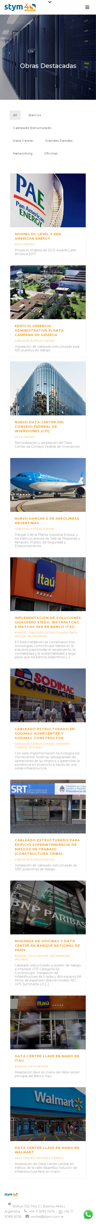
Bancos (35, 115)
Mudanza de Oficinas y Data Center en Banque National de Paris (47, 945)
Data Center (23, 140)
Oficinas (51, 153)
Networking (23, 153)
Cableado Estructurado (32, 128)
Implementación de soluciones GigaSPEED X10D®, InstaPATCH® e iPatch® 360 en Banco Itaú (48, 622)
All (15, 115)
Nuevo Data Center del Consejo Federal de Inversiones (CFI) (40, 426)
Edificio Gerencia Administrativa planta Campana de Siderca (39, 330)
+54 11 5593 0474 (42, 1211)
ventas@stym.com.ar (47, 1217)
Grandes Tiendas (59, 140)
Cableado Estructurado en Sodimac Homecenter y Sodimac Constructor (45, 733)
